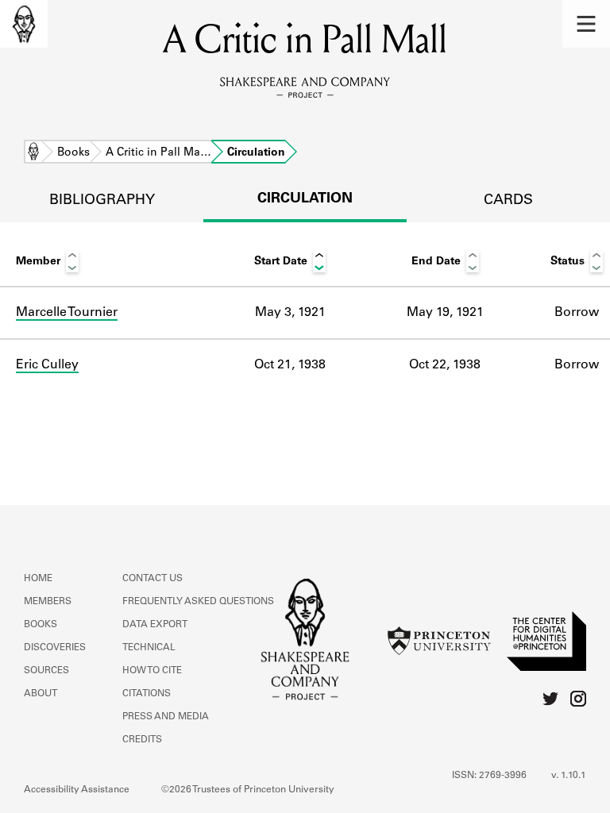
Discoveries (55, 648)
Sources (46, 671)
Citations (146, 694)
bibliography (102, 201)
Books (73, 153)
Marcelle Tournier (67, 312)
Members (47, 602)
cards (508, 201)
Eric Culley (47, 365)
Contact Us (152, 579)
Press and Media (165, 717)
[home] (24, 24)
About (40, 694)
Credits (142, 740)
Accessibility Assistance (76, 790)
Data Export (154, 625)
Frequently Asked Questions (198, 602)
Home (33, 153)
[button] (586, 24)
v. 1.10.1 (568, 775)
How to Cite (152, 671)
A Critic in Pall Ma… (158, 153)
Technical (149, 648)
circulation (305, 199)
